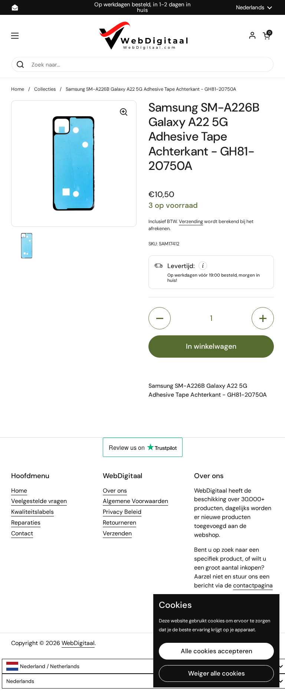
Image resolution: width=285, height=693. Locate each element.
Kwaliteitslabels (32, 512)
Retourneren (119, 522)
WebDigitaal (78, 643)
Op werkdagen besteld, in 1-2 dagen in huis (142, 7)
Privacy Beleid (122, 512)
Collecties (45, 89)
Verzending (191, 221)
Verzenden (117, 533)
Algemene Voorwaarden (135, 501)
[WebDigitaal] (142, 35)
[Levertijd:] (211, 272)
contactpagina (253, 585)
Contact (22, 533)
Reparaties (25, 522)
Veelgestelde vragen (39, 501)
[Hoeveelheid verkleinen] (159, 318)
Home (17, 89)
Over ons (115, 490)
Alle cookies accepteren (216, 651)
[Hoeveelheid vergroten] (263, 318)
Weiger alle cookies (216, 673)
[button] (266, 35)
